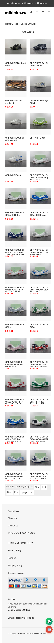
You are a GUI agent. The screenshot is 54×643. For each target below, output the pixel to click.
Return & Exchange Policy (20, 543)
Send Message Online (19, 610)
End (16, 492)
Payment (12, 558)
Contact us (13, 525)
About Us (12, 518)
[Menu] (49, 12)
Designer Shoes (19, 24)
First (37, 487)
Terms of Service (16, 573)
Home (8, 24)
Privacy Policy (14, 550)
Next (9, 492)
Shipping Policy (15, 565)
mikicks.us (27, 634)
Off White (32, 24)
